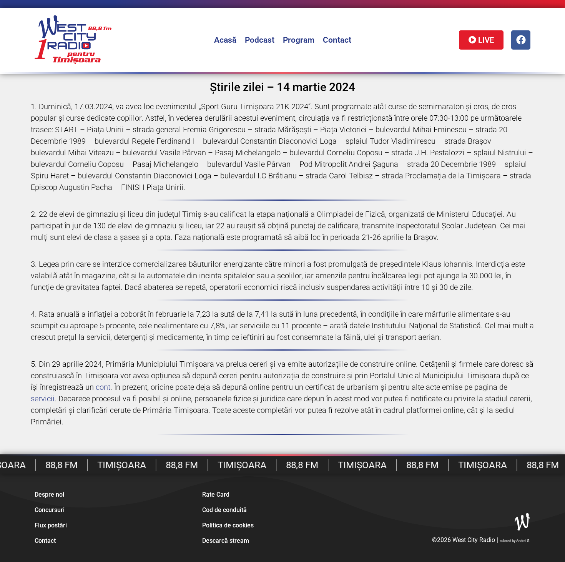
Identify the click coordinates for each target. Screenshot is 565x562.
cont (103, 387)
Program (298, 40)
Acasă (225, 40)
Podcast (259, 40)
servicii (43, 398)
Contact (337, 40)
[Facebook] (520, 40)
